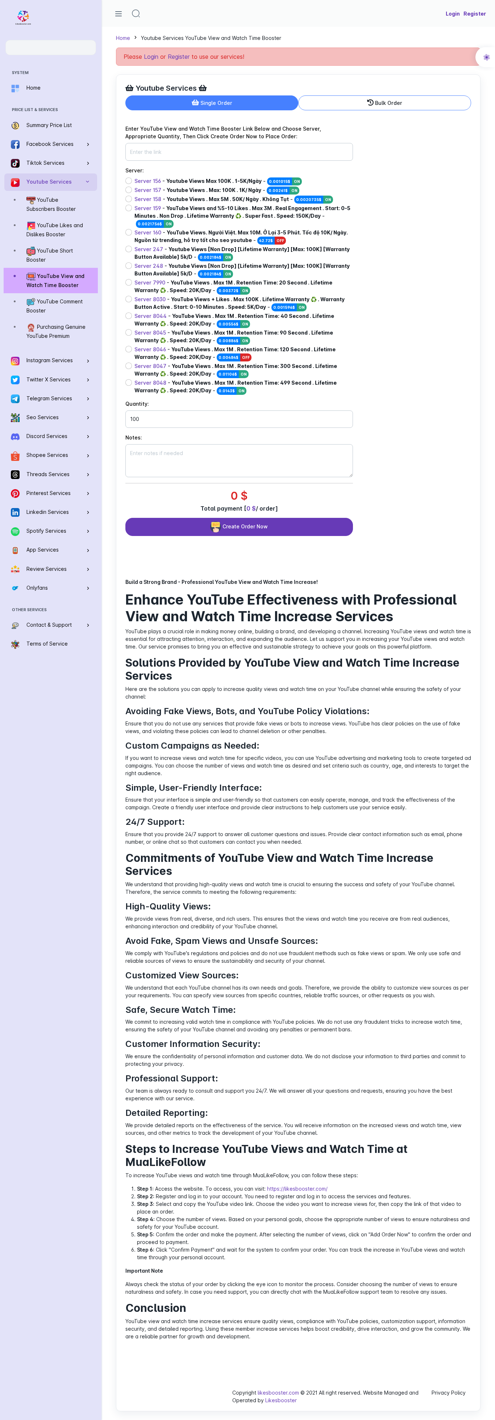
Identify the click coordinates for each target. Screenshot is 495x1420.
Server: (134, 170)
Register (179, 56)
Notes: (133, 437)
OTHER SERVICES (29, 609)
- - (217, 181)
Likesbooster (281, 1400)
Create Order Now (244, 526)
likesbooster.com (278, 1393)
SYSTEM (20, 72)
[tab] (211, 102)
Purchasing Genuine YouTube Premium (56, 331)
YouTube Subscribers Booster (51, 204)
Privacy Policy (449, 1393)
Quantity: (137, 404)
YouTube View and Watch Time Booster (55, 280)
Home (123, 38)
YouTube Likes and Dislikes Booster (54, 230)
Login (151, 56)
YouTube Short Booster (49, 255)
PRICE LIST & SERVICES (35, 109)
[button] (136, 13)
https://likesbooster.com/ (297, 1189)
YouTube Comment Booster (54, 306)
